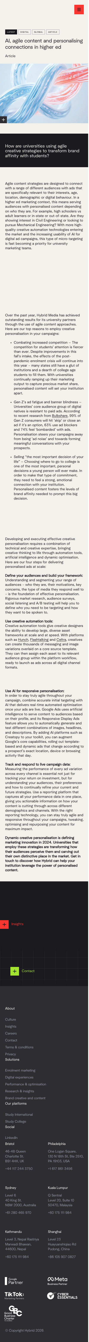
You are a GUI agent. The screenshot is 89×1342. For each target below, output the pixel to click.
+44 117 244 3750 (19, 1169)
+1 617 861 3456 (60, 1169)
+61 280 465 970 (18, 1213)
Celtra (61, 640)
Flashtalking (39, 640)
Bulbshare (60, 416)
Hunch (23, 640)
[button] (79, 9)
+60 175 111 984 (60, 1213)
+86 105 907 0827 (62, 1257)
